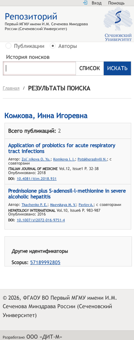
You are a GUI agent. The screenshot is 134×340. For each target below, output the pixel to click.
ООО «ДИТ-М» (44, 337)
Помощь (116, 2)
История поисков (27, 57)
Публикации (29, 46)
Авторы (67, 46)
